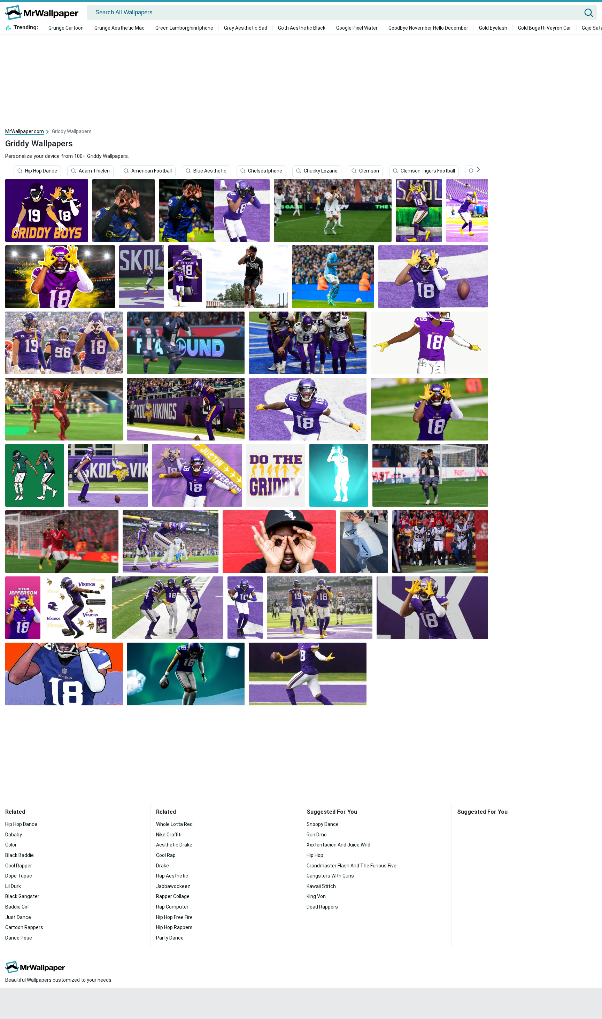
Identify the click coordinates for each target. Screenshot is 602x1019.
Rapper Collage (173, 896)
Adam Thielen (94, 171)
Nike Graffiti (169, 834)
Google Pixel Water (357, 28)
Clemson (369, 171)
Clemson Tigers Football (428, 171)
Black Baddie (19, 855)
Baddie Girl (17, 907)
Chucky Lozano (321, 171)
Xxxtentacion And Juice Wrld (338, 845)
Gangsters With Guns (330, 876)
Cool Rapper (18, 865)
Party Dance (170, 938)
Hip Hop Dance (41, 171)
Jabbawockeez (173, 886)
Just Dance (18, 917)
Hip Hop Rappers (174, 927)
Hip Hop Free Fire (174, 917)
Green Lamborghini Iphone (184, 28)
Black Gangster (22, 896)
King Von (316, 896)
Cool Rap (166, 855)
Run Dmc (317, 834)
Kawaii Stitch (321, 886)
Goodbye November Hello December (428, 28)
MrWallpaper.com (24, 131)
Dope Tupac (18, 876)
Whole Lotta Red (174, 824)
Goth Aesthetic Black (301, 28)
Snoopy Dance (323, 824)
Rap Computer (172, 907)
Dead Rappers (322, 907)
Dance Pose (18, 938)
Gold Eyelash (493, 28)
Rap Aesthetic (172, 876)
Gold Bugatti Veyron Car (544, 28)
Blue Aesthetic (209, 171)
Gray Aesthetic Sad (245, 28)
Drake (162, 865)
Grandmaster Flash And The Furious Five (351, 865)
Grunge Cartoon (66, 28)
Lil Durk (13, 886)
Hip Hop (315, 855)
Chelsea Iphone (265, 171)
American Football (151, 171)
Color (11, 845)
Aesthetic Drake (174, 845)
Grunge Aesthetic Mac (119, 28)
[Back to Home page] (44, 12)
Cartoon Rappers (24, 927)
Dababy (13, 834)
